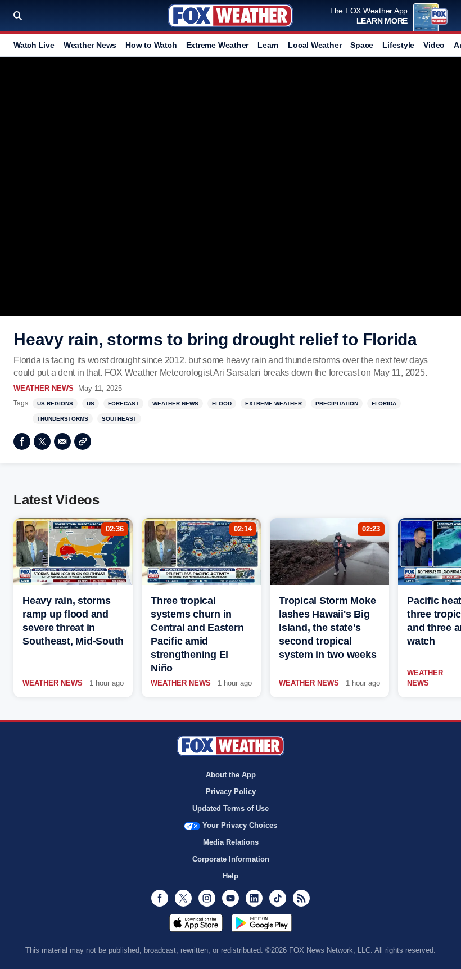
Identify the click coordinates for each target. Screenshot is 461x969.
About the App (231, 774)
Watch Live (34, 44)
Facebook (21, 441)
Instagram (206, 898)
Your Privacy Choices (239, 825)
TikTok (277, 898)
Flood (222, 403)
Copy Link (82, 441)
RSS (301, 898)
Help (230, 876)
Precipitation (336, 403)
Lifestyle (398, 44)
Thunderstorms (62, 419)
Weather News (90, 44)
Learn (268, 44)
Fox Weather (230, 15)
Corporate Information (230, 859)
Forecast (123, 403)
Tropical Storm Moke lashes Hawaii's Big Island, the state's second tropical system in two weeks (327, 627)
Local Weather (314, 44)
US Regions (55, 403)
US (90, 403)
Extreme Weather (217, 44)
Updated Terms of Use (230, 808)
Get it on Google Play (262, 923)
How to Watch (151, 44)
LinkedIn (254, 898)
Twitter (42, 441)
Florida (384, 403)
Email (62, 441)
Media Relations (231, 842)
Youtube (230, 898)
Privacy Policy (231, 791)
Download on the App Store (196, 923)
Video (434, 44)
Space (361, 44)
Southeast (119, 419)
